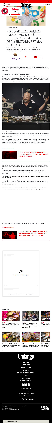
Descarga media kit (26, 388)
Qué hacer (26, 57)
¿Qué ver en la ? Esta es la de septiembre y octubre (33, 234)
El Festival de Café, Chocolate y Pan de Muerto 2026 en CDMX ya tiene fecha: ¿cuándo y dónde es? (30, 346)
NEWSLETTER (8, 4)
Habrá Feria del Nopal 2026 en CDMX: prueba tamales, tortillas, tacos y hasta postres (11, 345)
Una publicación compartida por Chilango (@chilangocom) (20, 294)
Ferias (3, 322)
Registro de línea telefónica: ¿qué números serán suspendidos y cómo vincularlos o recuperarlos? (30, 325)
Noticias (23, 322)
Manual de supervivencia (26, 373)
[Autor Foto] (15, 54)
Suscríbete (26, 391)
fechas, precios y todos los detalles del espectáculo (33, 154)
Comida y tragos (26, 367)
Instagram (41, 223)
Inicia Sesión (47, 4)
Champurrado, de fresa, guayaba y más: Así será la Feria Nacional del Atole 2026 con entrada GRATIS (11, 325)
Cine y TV (26, 370)
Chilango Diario (26, 381)
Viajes (26, 375)
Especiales (26, 378)
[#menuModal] (4, 4)
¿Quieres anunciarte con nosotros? (26, 393)
